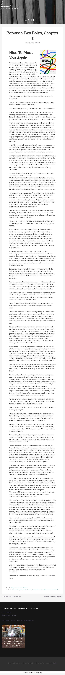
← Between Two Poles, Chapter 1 (11, 596)
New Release (24, 588)
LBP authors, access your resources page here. (18, 620)
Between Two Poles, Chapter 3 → (53, 596)
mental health (55, 589)
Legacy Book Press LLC (10, 6)
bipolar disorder (27, 589)
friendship (44, 589)
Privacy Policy (6, 612)
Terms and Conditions (9, 615)
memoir (49, 589)
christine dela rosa (36, 589)
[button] (62, 3)
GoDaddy (54, 663)
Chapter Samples (15, 588)
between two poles (17, 589)
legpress (37, 42)
